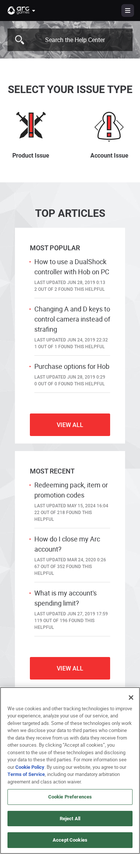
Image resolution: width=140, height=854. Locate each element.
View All (70, 425)
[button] (21, 11)
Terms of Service (26, 774)
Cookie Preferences (70, 796)
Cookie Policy (29, 767)
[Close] (131, 697)
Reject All (70, 818)
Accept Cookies (70, 839)
